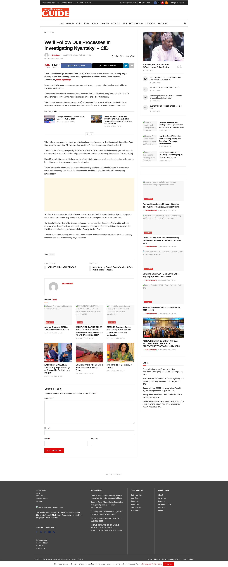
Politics (70, 23)
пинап (38, 493)
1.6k (91, 373)
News (78, 23)
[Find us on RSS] (166, 3)
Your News (55, 3)
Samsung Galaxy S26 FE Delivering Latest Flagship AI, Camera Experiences (171, 154)
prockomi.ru (40, 548)
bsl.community (42, 540)
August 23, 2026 (51, 376)
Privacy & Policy (164, 504)
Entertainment (136, 23)
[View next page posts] (91, 134)
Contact (161, 507)
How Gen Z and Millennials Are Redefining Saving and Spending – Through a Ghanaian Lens (162, 240)
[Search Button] (185, 23)
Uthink (80, 559)
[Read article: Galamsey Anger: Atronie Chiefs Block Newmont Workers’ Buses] (89, 352)
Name (47, 428)
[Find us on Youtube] (162, 3)
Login (174, 3)
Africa (86, 23)
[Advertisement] (143, 12)
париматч (40, 496)
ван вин (39, 501)
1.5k (73, 121)
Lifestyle (115, 23)
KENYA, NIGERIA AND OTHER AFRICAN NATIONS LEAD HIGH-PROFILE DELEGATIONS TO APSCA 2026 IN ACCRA (162, 343)
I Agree (169, 564)
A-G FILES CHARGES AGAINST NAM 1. (164, 88)
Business (104, 23)
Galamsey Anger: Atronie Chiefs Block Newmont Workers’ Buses (89, 367)
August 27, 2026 (63, 121)
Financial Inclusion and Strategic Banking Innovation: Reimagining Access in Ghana (171, 124)
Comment (49, 398)
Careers (161, 501)
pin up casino (41, 490)
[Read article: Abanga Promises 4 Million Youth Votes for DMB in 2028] (49, 119)
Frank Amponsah (151, 210)
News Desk (55, 55)
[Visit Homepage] (55, 12)
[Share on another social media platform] (131, 65)
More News (162, 23)
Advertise (64, 3)
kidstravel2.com (42, 543)
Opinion (148, 232)
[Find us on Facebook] (155, 3)
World (95, 23)
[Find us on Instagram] (45, 532)
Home (61, 23)
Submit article (46, 3)
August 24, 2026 (113, 338)
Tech (124, 23)
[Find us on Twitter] (158, 3)
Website (94, 439)
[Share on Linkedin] (126, 65)
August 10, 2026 (82, 373)
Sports (88, 55)
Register (181, 3)
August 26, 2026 (110, 126)
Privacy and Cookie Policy (151, 564)
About (160, 495)
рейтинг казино (42, 498)
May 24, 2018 (67, 55)
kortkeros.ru (40, 545)
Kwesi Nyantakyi (63, 80)
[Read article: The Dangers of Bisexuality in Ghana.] (120, 352)
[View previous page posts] (87, 134)
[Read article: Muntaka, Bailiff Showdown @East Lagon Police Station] (163, 46)
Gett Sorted (79, 3)
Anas (52, 254)
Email (47, 439)
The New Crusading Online (48, 559)
